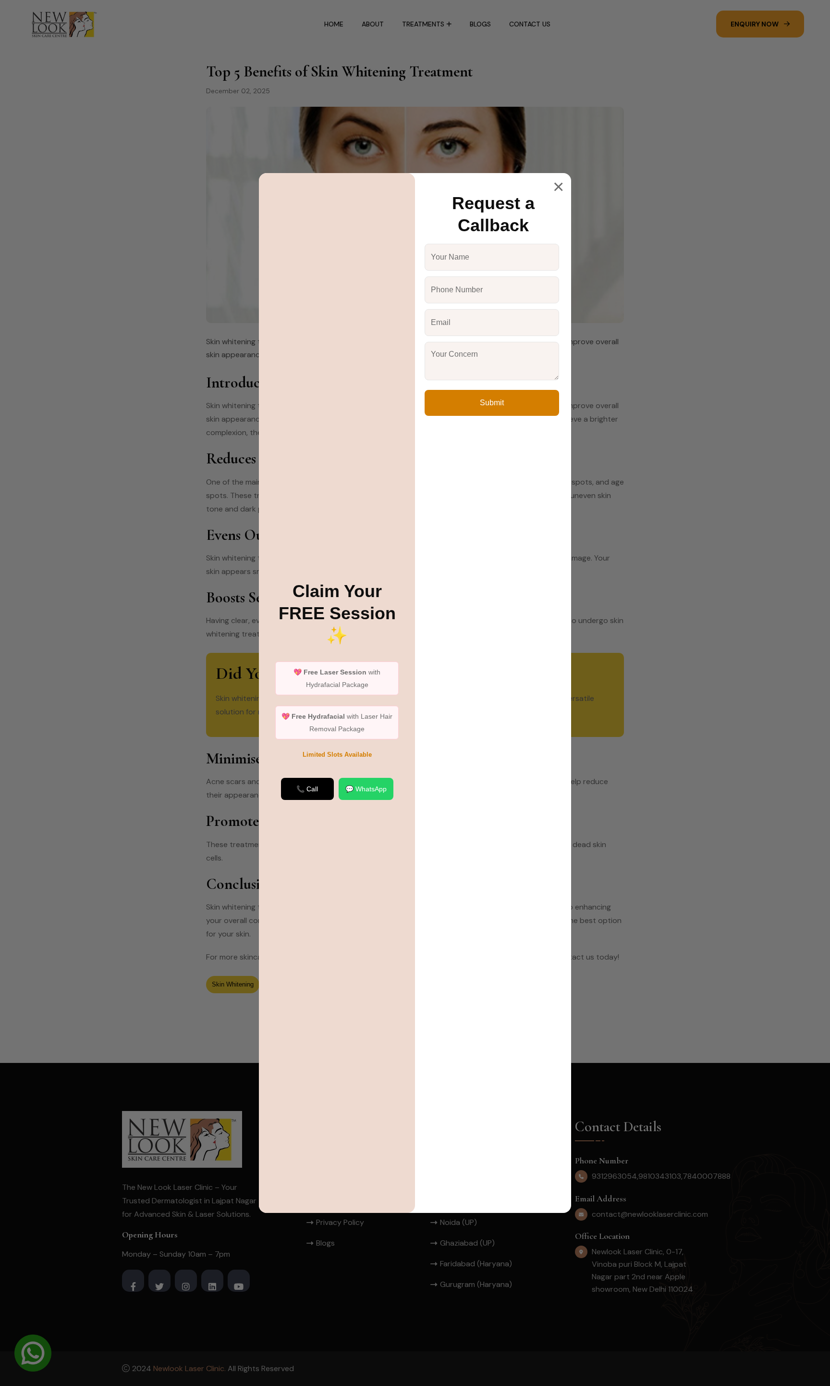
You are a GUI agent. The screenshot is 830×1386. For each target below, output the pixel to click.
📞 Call (307, 789)
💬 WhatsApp (366, 789)
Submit (492, 403)
